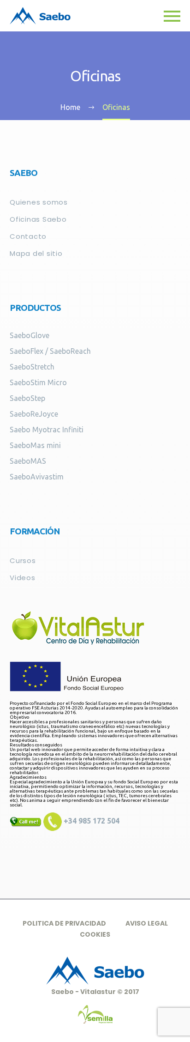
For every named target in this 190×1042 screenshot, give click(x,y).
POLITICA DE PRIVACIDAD (64, 923)
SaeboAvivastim (37, 477)
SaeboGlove (29, 335)
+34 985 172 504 (90, 821)
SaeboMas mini (35, 445)
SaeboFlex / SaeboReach (50, 351)
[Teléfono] (52, 821)
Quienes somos (39, 202)
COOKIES (95, 934)
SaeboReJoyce (34, 414)
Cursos (23, 560)
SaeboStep (27, 398)
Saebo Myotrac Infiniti (46, 429)
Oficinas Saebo (38, 219)
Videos (23, 577)
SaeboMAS (28, 461)
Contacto (28, 236)
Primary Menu (172, 16)
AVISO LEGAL (146, 923)
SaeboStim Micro (38, 382)
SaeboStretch (32, 367)
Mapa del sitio (36, 253)
